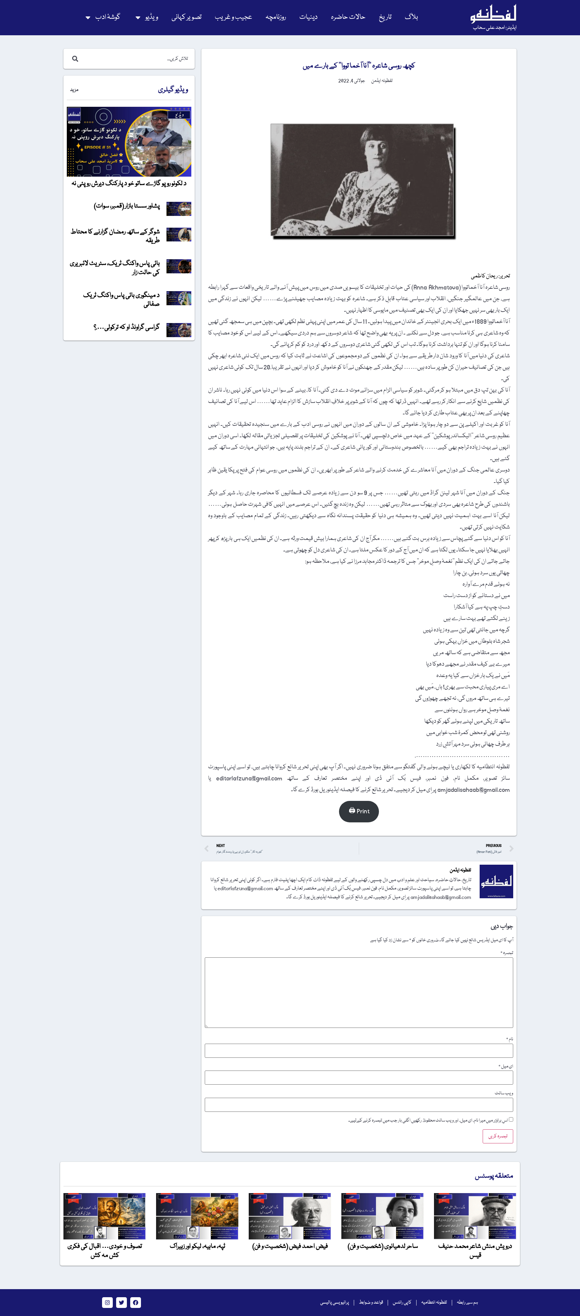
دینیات (308, 17)
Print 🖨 (359, 811)
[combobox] (136, 58)
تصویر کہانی (186, 17)
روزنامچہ (275, 17)
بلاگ (411, 17)
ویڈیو (151, 17)
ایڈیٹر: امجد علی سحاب (495, 28)
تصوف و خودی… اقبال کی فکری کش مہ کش (104, 1250)
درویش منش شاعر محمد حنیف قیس (475, 1250)
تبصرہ (506, 953)
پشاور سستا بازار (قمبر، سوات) (127, 206)
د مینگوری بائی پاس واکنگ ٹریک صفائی (121, 299)
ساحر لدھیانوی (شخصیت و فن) (383, 1246)
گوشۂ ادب (107, 17)
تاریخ (385, 17)
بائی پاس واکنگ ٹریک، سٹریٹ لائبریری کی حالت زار (115, 268)
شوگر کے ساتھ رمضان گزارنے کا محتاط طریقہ (115, 236)
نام (509, 1039)
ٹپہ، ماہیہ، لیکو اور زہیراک (197, 1246)
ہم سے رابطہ (467, 1302)
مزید (74, 90)
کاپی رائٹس (402, 1302)
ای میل (505, 1066)
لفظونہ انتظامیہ (434, 1302)
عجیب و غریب (233, 17)
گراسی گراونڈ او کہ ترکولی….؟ (127, 327)
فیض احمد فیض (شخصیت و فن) (290, 1246)
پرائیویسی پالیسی (334, 1302)
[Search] (74, 58)
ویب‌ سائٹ (504, 1093)
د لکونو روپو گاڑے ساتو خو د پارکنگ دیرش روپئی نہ (129, 184)
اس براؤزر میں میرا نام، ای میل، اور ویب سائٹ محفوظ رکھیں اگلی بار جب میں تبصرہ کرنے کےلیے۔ (428, 1120)
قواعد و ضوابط (371, 1302)
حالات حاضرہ (348, 17)
